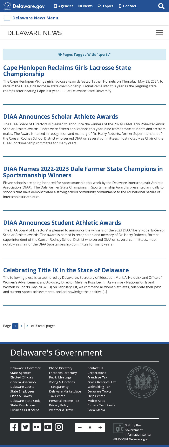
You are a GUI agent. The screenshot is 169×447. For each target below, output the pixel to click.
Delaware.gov (138, 439)
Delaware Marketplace (65, 391)
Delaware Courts (22, 386)
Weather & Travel (61, 410)
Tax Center (57, 396)
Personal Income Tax (64, 400)
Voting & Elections (62, 382)
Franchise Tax (97, 377)
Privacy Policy (58, 405)
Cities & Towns (21, 396)
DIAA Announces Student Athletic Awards (62, 222)
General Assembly (23, 382)
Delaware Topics (99, 391)
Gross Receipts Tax (102, 382)
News (87, 6)
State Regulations (22, 405)
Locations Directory (63, 373)
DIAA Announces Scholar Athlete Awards (60, 116)
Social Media (96, 410)
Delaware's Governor (25, 368)
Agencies (65, 6)
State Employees (22, 391)
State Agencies (21, 373)
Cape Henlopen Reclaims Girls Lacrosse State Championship (67, 71)
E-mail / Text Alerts (101, 405)
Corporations (97, 373)
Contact (129, 6)
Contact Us (95, 368)
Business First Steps (24, 410)
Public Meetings (60, 377)
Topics (107, 6)
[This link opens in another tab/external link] (7, 6)
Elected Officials (21, 377)
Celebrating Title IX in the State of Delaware (66, 270)
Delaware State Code (25, 400)
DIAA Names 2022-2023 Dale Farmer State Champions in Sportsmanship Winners (83, 172)
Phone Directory (60, 368)
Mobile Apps (96, 400)
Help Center (96, 396)
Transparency (59, 386)
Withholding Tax (99, 386)
